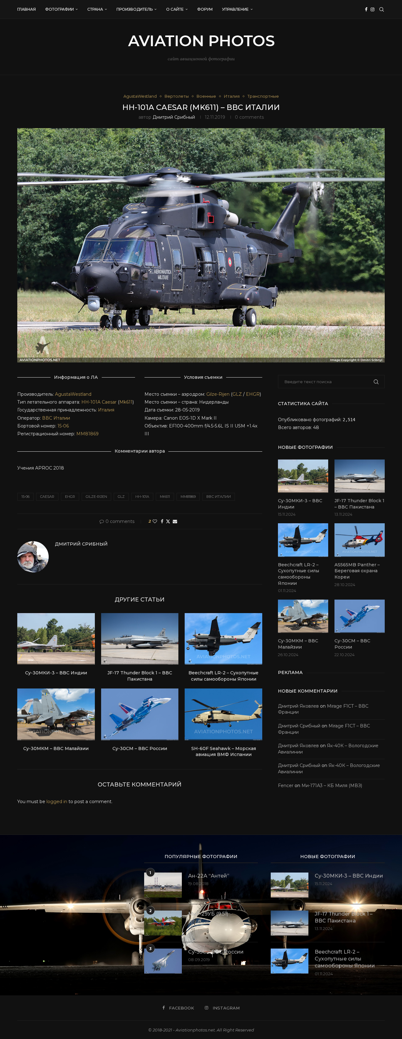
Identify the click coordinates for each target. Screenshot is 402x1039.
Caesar (109, 402)
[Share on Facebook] (162, 521)
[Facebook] (366, 9)
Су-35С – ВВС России (216, 952)
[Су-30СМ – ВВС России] (140, 714)
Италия (106, 410)
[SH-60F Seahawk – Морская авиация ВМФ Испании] (223, 714)
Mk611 (126, 402)
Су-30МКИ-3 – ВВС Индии (56, 673)
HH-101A (90, 402)
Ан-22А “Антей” (208, 876)
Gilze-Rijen (218, 394)
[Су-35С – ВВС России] (163, 961)
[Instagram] (372, 9)
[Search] (381, 9)
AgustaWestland (73, 394)
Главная (26, 9)
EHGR (253, 394)
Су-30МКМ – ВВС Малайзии (56, 748)
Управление (235, 9)
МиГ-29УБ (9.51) (208, 914)
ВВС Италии (56, 418)
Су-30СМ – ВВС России (139, 748)
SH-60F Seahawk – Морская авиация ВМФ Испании (223, 752)
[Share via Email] (175, 521)
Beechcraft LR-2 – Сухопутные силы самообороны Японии (223, 676)
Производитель (135, 9)
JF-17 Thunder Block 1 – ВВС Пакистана (139, 676)
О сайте (175, 9)
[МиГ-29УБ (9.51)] (163, 923)
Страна (95, 9)
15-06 (63, 426)
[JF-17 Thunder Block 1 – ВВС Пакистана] (140, 639)
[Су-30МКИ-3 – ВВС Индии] (56, 639)
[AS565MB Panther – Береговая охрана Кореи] (359, 540)
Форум (205, 9)
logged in (56, 801)
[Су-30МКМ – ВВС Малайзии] (56, 714)
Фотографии (59, 9)
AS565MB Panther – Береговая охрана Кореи (357, 571)
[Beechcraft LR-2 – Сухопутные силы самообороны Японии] (223, 639)
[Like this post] (155, 521)
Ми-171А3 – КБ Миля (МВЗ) (332, 785)
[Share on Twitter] (168, 521)
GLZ (237, 394)
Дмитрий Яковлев (298, 706)
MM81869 (87, 434)
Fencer (285, 785)
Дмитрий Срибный (174, 117)
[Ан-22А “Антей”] (163, 885)
